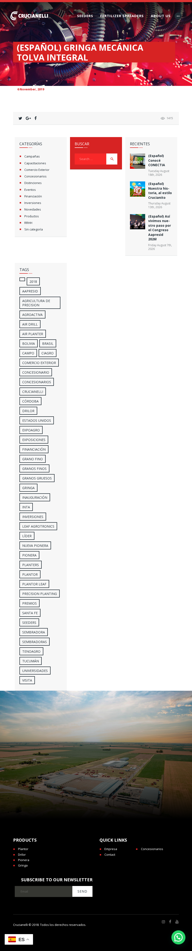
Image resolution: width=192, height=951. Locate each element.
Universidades (35, 670)
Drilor (28, 411)
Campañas (32, 156)
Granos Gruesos (37, 478)
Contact (109, 854)
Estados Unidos (36, 420)
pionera (29, 555)
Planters (30, 565)
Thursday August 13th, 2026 (159, 205)
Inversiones (32, 203)
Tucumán (30, 661)
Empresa (110, 849)
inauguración (34, 497)
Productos (31, 216)
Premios (29, 603)
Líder (27, 536)
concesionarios (36, 382)
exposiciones (33, 439)
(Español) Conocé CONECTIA (156, 160)
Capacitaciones (35, 163)
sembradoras (34, 642)
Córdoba (30, 401)
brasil (47, 343)
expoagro (31, 430)
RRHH (28, 223)
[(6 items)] (22, 279)
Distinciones (33, 183)
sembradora (33, 632)
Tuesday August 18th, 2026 (158, 173)
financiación (34, 449)
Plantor (30, 574)
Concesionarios (35, 176)
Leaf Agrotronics (38, 526)
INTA (26, 507)
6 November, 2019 (30, 89)
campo (28, 353)
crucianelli (32, 391)
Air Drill (30, 324)
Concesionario (35, 372)
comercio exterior (39, 362)
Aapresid (30, 291)
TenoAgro (31, 651)
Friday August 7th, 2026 (160, 247)
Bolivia (28, 343)
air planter (32, 334)
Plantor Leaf (34, 584)
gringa (28, 488)
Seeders (29, 622)
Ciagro (47, 353)
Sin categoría (33, 229)
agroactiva (32, 314)
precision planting (39, 593)
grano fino (32, 459)
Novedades (32, 209)
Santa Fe (30, 613)
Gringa (23, 865)
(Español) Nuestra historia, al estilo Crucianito (160, 190)
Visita (27, 680)
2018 (33, 281)
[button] (178, 937)
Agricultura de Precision (36, 303)
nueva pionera (35, 545)
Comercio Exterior (36, 170)
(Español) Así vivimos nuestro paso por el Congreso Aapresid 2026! (159, 227)
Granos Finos (34, 468)
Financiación (33, 196)
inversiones (32, 516)
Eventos (30, 190)
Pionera (23, 860)
